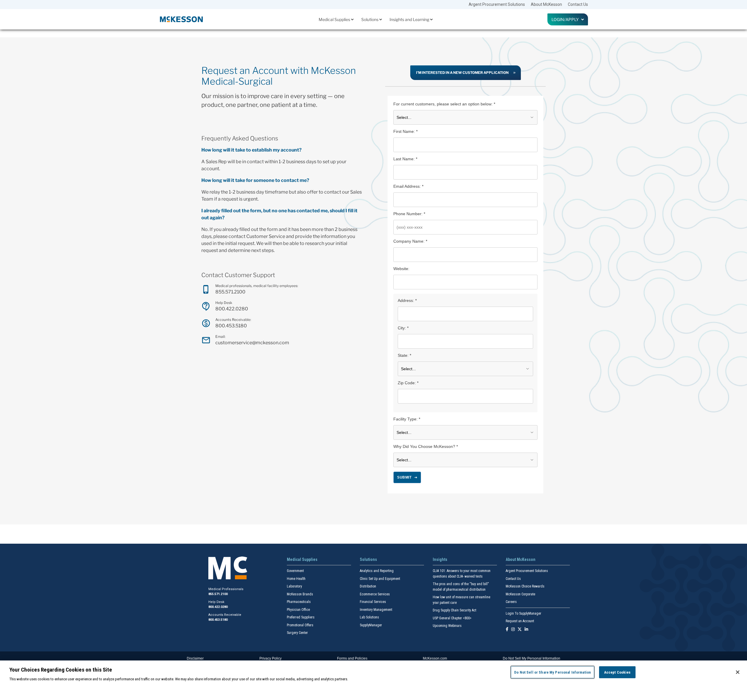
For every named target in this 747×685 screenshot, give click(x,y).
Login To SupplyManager (523, 613)
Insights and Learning (410, 19)
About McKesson (546, 4)
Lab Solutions (369, 617)
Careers (511, 602)
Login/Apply (566, 19)
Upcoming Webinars (447, 626)
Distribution (368, 586)
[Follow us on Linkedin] (526, 629)
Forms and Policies (352, 658)
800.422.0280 (231, 309)
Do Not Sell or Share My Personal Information (552, 672)
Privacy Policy (270, 658)
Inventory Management (376, 610)
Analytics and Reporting (377, 571)
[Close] (737, 672)
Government (295, 571)
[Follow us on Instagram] (513, 629)
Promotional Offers (300, 625)
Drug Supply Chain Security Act (454, 610)
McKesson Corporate (520, 594)
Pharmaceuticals (299, 602)
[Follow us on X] (520, 629)
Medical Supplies (335, 19)
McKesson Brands (300, 594)
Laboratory (294, 586)
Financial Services (373, 602)
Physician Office (298, 610)
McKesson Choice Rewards (525, 586)
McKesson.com (435, 658)
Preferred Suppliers (301, 617)
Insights (440, 559)
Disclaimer (195, 658)
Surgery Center (297, 633)
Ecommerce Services (375, 594)
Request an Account (520, 621)
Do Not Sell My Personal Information (531, 658)
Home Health (296, 579)
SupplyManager (371, 625)
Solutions (370, 19)
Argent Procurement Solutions (497, 4)
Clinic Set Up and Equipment (380, 579)
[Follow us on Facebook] (507, 629)
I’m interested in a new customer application (462, 72)
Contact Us (578, 4)
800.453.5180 (231, 325)
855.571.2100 (230, 292)
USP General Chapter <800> (452, 618)
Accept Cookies (617, 672)
